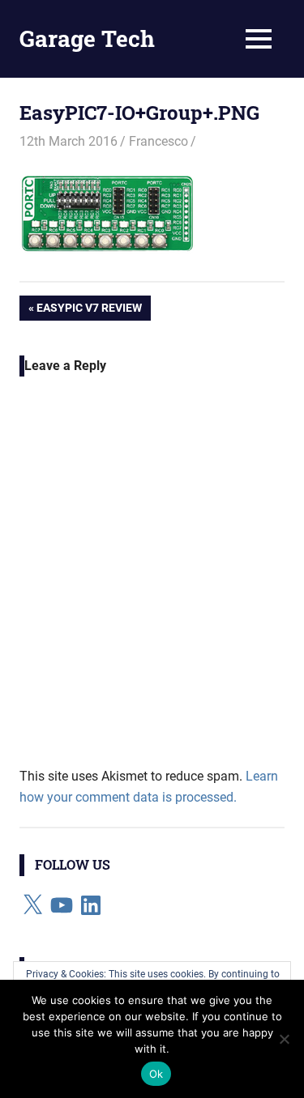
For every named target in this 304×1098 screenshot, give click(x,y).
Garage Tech (87, 38)
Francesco (158, 141)
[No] (284, 1039)
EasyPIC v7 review (89, 310)
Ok (156, 1073)
